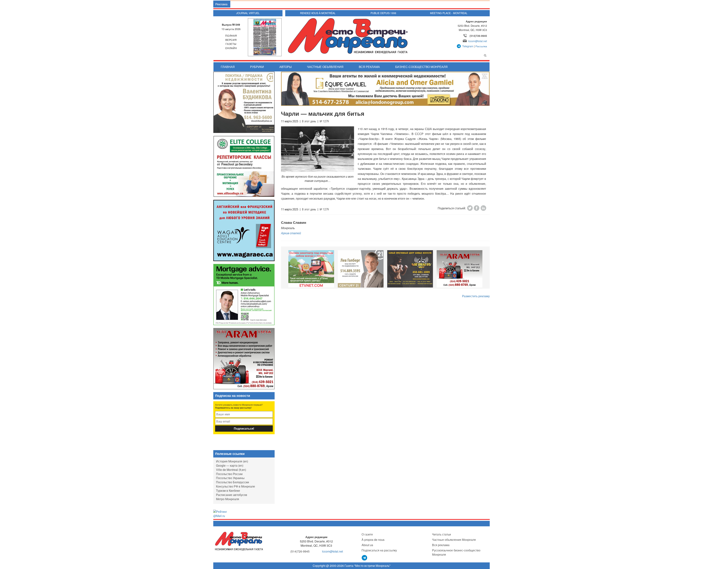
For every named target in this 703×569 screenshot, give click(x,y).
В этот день (309, 121)
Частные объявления (325, 67)
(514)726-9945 (478, 36)
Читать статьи (441, 534)
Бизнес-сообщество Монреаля (421, 67)
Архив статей (291, 233)
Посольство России (229, 474)
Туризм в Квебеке (228, 490)
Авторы (285, 67)
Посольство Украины (230, 478)
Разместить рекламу (476, 296)
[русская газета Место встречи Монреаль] (239, 541)
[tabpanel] (311, 269)
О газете (367, 534)
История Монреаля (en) (232, 461)
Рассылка (481, 46)
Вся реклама (369, 67)
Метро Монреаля (227, 499)
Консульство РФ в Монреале (235, 486)
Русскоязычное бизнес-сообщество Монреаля (456, 552)
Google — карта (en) (229, 465)
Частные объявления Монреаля (454, 540)
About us (367, 545)
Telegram (467, 46)
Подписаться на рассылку (379, 550)
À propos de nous (373, 540)
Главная (228, 67)
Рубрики (257, 67)
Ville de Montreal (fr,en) (231, 470)
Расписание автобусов (231, 495)
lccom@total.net (477, 41)
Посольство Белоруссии (232, 482)
